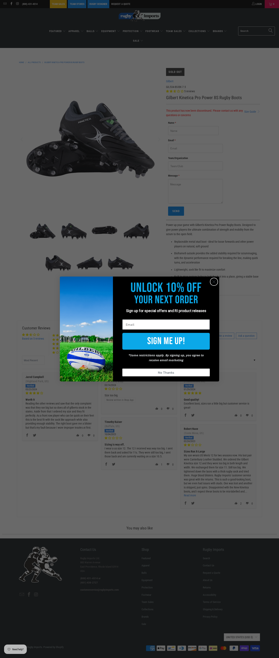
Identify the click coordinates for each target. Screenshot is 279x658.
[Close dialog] (214, 281)
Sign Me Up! (166, 341)
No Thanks (166, 372)
